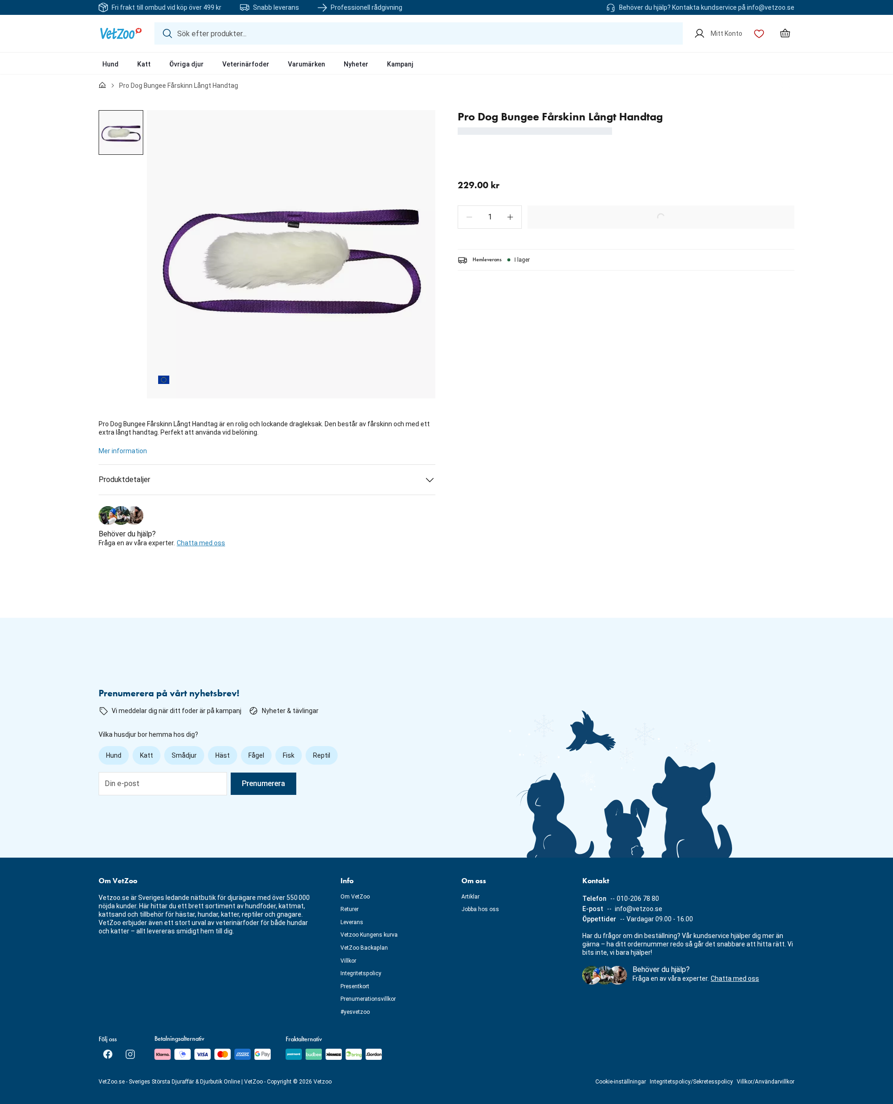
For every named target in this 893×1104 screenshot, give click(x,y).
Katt (144, 64)
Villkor (348, 961)
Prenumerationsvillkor (368, 999)
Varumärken (306, 64)
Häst (222, 755)
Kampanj (400, 64)
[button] (469, 217)
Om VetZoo (355, 896)
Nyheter (356, 64)
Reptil (321, 755)
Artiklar (470, 896)
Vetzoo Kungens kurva (369, 935)
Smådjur (184, 755)
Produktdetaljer (124, 479)
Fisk (288, 755)
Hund (110, 64)
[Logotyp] (121, 33)
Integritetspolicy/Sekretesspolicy (691, 1081)
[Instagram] (130, 1054)
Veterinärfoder (245, 64)
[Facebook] (108, 1054)
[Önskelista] (759, 33)
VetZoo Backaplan (364, 948)
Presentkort (354, 986)
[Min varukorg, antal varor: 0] (785, 33)
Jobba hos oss (480, 909)
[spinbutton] (489, 217)
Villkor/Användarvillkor (765, 1081)
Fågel (256, 755)
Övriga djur (186, 64)
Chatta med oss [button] (201, 543)
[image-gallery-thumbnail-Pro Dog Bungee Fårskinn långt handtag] (121, 132)
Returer (349, 909)
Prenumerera (263, 783)
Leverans (351, 922)
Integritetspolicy (360, 973)
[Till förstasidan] (102, 85)
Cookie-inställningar (620, 1081)
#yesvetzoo (355, 1012)
